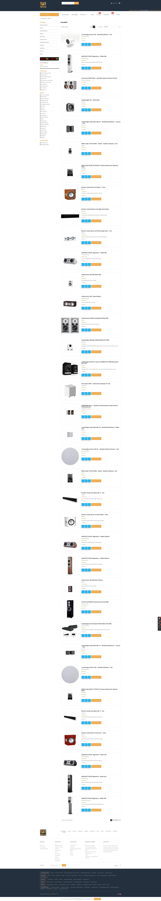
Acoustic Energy (45, 94)
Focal (43, 109)
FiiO (42, 107)
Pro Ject (43, 130)
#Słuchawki (43, 875)
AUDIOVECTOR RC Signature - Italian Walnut (95, 536)
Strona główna (63, 831)
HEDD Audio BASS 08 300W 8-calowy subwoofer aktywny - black (100, 166)
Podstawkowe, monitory (44, 42)
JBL (42, 119)
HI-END (98, 875)
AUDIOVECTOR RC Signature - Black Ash (94, 755)
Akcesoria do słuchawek (44, 877)
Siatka (91, 27)
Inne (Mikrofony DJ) (86, 879)
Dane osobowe (73, 845)
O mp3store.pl (57, 850)
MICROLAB (44, 122)
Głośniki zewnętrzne (86, 881)
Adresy (71, 851)
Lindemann (44, 120)
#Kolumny (43, 884)
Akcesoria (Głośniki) (94, 881)
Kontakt (64, 832)
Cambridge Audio (45, 104)
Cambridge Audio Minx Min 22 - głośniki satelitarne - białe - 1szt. (100, 428)
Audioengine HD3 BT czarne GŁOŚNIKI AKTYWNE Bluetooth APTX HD (99, 362)
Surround (41, 51)
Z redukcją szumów (74, 875)
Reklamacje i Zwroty (58, 845)
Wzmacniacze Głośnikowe (65, 887)
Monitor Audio (45, 124)
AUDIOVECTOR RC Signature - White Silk (94, 253)
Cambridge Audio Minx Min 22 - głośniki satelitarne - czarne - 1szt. (100, 122)
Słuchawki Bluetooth (104, 875)
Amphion (43, 96)
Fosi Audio (44, 111)
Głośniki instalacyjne (50, 881)
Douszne (53, 875)
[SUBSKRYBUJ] (64, 865)
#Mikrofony (43, 879)
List (94, 27)
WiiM (42, 137)
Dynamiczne (56, 879)
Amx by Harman (45, 98)
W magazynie (45, 144)
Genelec (43, 115)
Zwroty (102, 831)
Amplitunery (56, 888)
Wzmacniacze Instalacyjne (115, 887)
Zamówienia (80, 831)
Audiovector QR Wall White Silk (91, 274)
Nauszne (49, 875)
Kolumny (43, 22)
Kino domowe (42, 36)
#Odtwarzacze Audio (45, 872)
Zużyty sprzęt (108, 831)
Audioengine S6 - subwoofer (90, 100)
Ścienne (41, 53)
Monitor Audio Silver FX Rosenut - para (93, 733)
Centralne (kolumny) (43, 30)
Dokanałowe (58, 875)
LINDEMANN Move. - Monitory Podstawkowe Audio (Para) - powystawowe (99, 406)
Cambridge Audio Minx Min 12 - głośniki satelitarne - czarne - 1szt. (100, 646)
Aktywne (41, 27)
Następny (119, 820)
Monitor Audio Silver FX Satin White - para (94, 514)
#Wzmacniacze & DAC (44, 887)
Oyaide (43, 128)
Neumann (43, 126)
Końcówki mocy (42, 888)
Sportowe (80, 875)
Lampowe (60, 879)
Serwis (56, 852)
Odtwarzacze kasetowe (108, 872)
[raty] (49, 58)
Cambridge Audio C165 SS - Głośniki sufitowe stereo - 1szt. (100, 449)
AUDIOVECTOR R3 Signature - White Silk (93, 56)
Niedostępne (44, 142)
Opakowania (57, 855)
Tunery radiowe (94, 872)
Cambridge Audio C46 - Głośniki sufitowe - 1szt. (96, 34)
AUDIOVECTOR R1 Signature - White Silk (93, 798)
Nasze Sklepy (57, 860)
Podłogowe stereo (43, 39)
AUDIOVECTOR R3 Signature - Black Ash (93, 776)
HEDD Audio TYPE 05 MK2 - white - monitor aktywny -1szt (99, 144)
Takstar (43, 135)
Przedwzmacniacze (87, 887)
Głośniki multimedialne (58, 881)
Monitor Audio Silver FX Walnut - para (93, 187)
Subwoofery (42, 48)
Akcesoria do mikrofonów (77, 879)
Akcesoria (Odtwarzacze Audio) (85, 872)
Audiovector (44, 102)
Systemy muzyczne (101, 872)
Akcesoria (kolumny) (43, 25)
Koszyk (69, 831)
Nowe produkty (43, 847)
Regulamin (86, 831)
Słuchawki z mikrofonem (112, 875)
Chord (43, 106)
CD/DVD (52, 872)
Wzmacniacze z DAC (95, 887)
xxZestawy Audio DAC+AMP (63, 888)
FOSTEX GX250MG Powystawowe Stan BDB (95, 602)
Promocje (74, 831)
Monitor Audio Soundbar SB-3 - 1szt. (92, 711)
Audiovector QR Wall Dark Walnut (92, 580)
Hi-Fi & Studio (68, 875)
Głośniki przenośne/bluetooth (67, 881)
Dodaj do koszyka (96, 44)
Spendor (43, 133)
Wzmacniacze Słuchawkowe (55, 887)
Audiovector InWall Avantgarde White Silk (94, 318)
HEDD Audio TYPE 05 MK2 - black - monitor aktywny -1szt (99, 471)
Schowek (71, 854)
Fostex (43, 113)
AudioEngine (44, 100)
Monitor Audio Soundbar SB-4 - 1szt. (93, 493)
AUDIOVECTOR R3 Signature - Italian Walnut (95, 558)
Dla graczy (63, 875)
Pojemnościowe (50, 879)
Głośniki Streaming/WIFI (77, 881)
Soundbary (42, 45)
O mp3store (115, 831)
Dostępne (112, 27)
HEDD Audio (44, 117)
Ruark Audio (44, 131)
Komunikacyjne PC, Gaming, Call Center (89, 875)
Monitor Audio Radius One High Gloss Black (95, 209)
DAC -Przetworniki (49, 888)
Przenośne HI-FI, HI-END (59, 872)
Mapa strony (92, 831)
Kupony (71, 853)
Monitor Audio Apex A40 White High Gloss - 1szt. (96, 231)
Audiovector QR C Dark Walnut (91, 296)
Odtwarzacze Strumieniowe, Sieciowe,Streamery (71, 872)
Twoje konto (73, 841)
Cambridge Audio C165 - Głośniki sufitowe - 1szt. (97, 667)
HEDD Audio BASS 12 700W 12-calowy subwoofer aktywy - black (99, 689)
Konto (98, 831)
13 (117, 820)
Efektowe (41, 33)
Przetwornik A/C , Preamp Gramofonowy (77, 887)
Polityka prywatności (59, 847)
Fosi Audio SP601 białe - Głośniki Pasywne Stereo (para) (99, 78)
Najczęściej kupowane (44, 848)
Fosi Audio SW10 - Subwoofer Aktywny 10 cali (95, 384)
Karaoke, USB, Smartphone (68, 879)
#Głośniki (43, 881)
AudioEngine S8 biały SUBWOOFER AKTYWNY (95, 340)
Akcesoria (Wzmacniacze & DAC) (104, 887)
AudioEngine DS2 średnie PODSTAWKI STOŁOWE (96, 624)
